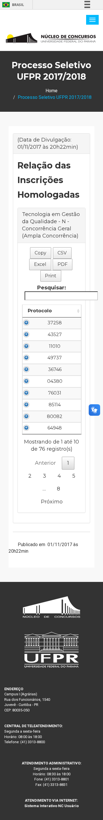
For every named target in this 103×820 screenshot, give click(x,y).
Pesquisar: (51, 288)
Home (51, 90)
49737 (54, 357)
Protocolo (40, 310)
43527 (55, 334)
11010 (54, 346)
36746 (55, 369)
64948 (54, 428)
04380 (54, 381)
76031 (54, 393)
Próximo (52, 502)
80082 (54, 416)
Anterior (45, 463)
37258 (54, 322)
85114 (55, 404)
